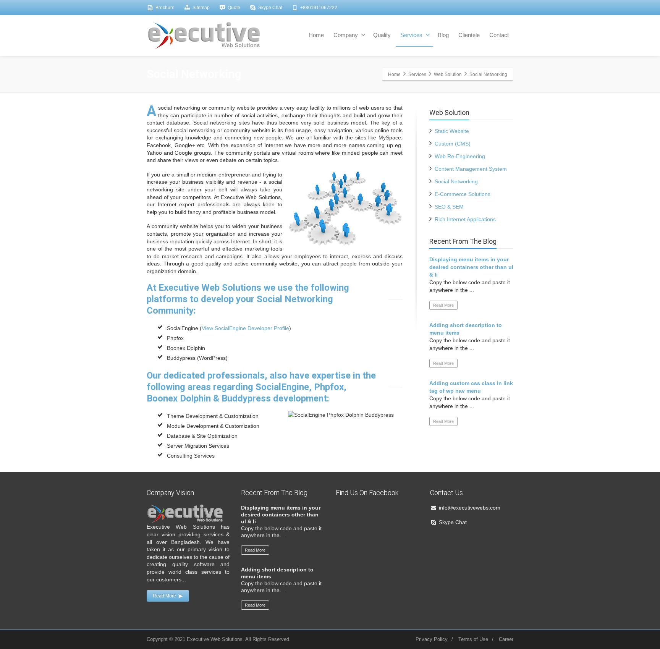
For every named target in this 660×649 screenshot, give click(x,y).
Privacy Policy (432, 639)
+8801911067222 (318, 7)
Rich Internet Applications (465, 219)
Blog (443, 35)
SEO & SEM (449, 207)
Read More (443, 305)
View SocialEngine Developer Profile (245, 328)
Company (345, 35)
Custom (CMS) (453, 144)
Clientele (469, 35)
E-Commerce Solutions (462, 194)
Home (316, 35)
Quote (234, 7)
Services (411, 35)
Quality (382, 35)
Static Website (452, 131)
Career (506, 639)
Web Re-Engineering (460, 156)
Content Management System (471, 169)
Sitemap (201, 7)
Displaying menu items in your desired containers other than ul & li (471, 267)
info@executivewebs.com (469, 508)
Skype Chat (270, 7)
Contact (499, 35)
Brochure (165, 7)
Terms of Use (473, 639)
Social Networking (456, 181)
